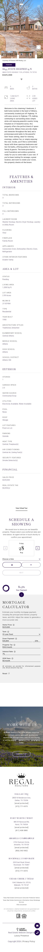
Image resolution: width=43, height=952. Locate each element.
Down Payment (8, 639)
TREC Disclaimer (21, 904)
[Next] (37, 548)
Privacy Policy (28, 941)
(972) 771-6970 (21, 806)
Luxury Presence (21, 936)
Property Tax (7, 645)
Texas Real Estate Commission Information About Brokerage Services (21, 901)
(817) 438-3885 (21, 830)
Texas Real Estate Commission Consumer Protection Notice (21, 897)
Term (4, 632)
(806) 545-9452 (21, 851)
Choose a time (8, 559)
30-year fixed (7, 634)
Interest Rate (7, 652)
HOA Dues (6, 658)
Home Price (7, 625)
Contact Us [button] (21, 754)
